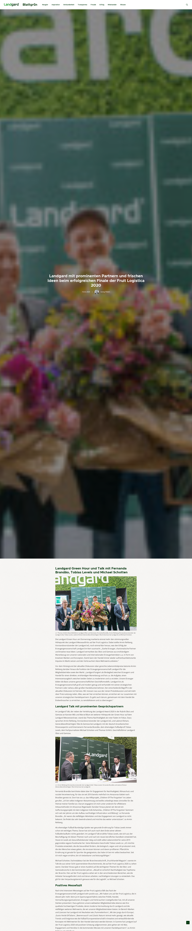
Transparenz (82, 5)
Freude (93, 5)
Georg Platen (105, 292)
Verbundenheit (68, 5)
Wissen (123, 5)
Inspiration (56, 5)
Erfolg (102, 5)
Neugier (45, 5)
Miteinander (112, 5)
